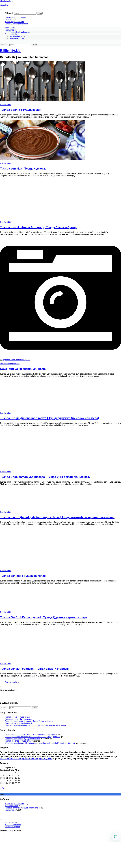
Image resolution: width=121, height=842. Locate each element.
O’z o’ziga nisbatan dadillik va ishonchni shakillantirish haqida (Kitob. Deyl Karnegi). (40, 743)
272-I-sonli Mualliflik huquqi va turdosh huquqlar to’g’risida (26, 759)
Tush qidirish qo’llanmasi (15, 17)
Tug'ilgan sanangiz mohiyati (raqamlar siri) (22, 808)
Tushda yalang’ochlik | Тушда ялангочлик (22, 739)
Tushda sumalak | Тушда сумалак (23, 168)
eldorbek (56, 737)
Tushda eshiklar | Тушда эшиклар (23, 575)
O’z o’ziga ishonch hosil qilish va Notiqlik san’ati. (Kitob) (28, 737)
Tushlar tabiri (10, 20)
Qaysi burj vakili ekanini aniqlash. (23, 368)
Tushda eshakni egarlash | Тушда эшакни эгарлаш (34, 668)
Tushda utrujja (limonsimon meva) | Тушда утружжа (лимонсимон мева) (49, 418)
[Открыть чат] (115, 836)
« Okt (2, 788)
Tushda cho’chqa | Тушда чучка (18, 735)
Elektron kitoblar (11, 806)
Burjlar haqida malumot (14, 22)
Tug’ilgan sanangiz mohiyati (16, 24)
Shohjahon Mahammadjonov (45, 735)
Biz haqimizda (11, 34)
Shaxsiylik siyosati (17, 38)
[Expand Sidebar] (1, 686)
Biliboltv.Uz (4, 5)
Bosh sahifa (10, 28)
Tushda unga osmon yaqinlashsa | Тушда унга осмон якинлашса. (45, 476)
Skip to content (6, 1)
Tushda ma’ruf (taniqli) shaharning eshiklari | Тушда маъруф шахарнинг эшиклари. (57, 517)
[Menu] (1, 9)
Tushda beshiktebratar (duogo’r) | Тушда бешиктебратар (38, 227)
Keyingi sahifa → (12, 682)
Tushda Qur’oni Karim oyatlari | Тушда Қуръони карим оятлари (43, 617)
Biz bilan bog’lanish (17, 36)
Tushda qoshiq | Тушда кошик (20, 109)
